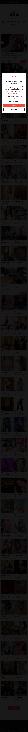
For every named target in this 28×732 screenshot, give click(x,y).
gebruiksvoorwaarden (13, 93)
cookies (7, 91)
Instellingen (14, 109)
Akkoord (14, 105)
